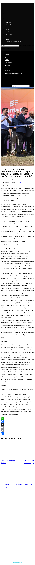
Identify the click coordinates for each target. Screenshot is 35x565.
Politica (7, 60)
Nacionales (8, 65)
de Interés (8, 52)
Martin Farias (17, 179)
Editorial (7, 68)
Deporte (7, 57)
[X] (17, 424)
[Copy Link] (17, 430)
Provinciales (8, 62)
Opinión (7, 70)
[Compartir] (17, 433)
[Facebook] (17, 421)
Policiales (7, 54)
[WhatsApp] (17, 418)
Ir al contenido (5, 2)
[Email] (17, 427)
